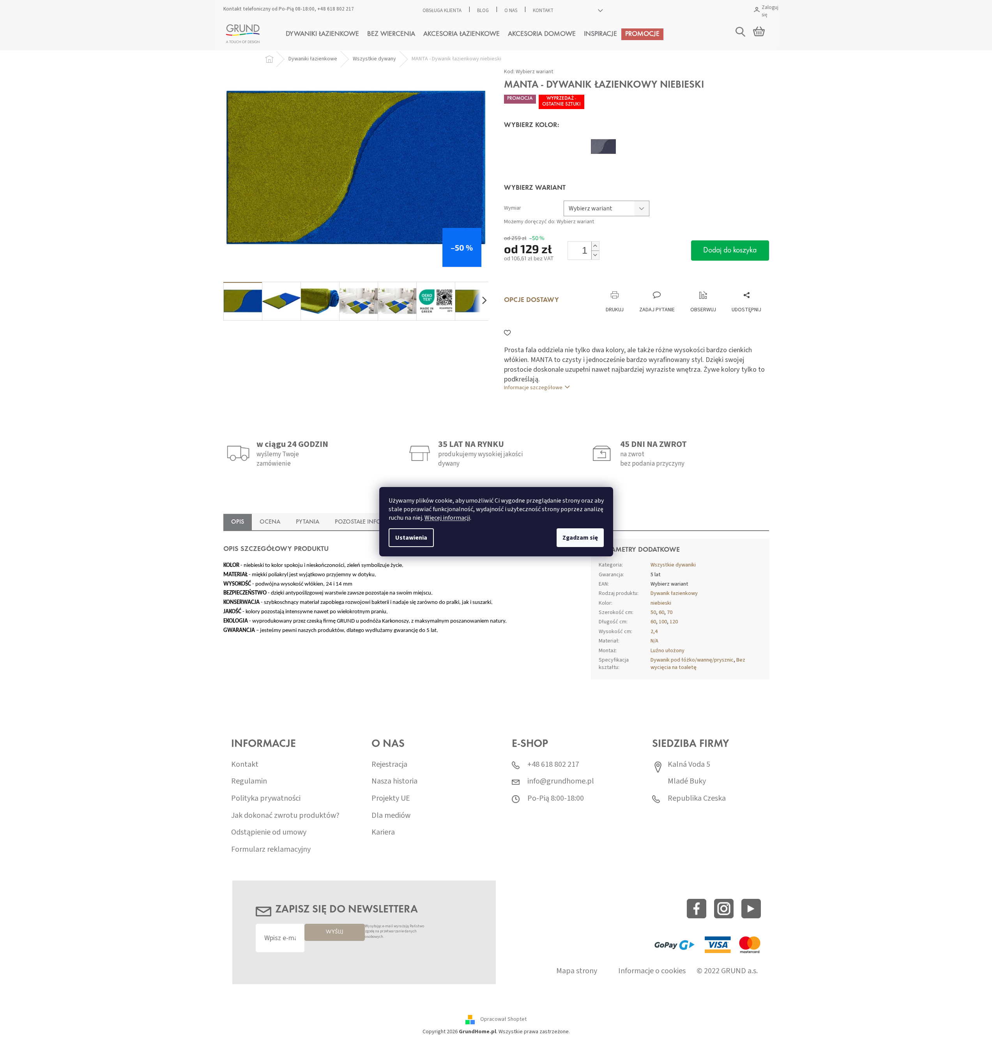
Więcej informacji (447, 518)
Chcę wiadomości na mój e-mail (496, 566)
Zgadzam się (580, 537)
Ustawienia (411, 537)
